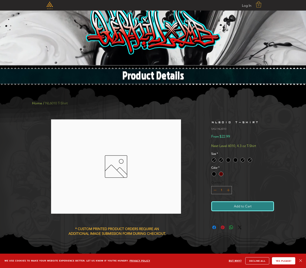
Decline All (257, 261)
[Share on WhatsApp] (231, 227)
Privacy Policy (139, 261)
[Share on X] (239, 227)
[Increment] (228, 190)
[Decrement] (214, 190)
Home (37, 103)
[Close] (300, 260)
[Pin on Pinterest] (222, 227)
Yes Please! (283, 261)
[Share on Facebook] (214, 227)
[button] (50, 4)
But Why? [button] (235, 261)
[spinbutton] (221, 190)
